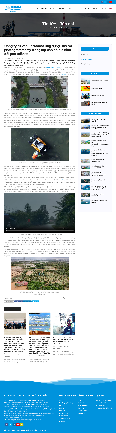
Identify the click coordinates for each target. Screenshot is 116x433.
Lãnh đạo (62, 408)
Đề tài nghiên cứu (83, 405)
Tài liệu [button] (86, 8)
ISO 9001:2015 (63, 413)
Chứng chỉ (62, 410)
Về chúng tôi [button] (41, 8)
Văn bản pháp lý (82, 403)
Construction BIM (101, 403)
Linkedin (28, 301)
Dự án (70, 8)
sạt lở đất (64, 74)
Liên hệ (104, 8)
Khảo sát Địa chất (101, 405)
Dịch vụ (52, 8)
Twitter (36, 301)
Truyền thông (81, 413)
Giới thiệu (62, 400)
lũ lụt (63, 180)
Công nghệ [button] (61, 8)
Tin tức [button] (78, 8)
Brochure (62, 421)
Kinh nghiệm (62, 405)
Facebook (19, 301)
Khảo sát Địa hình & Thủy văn (104, 408)
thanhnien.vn (71, 298)
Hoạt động (81, 408)
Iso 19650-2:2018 (64, 416)
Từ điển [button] (95, 8)
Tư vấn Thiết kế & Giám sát (103, 400)
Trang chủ (51, 27)
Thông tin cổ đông (64, 418)
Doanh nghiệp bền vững (66, 403)
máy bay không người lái (52, 67)
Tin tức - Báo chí (63, 27)
